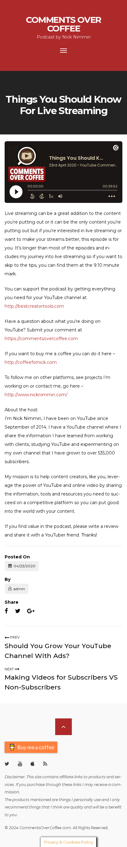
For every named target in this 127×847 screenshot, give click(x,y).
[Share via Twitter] (17, 611)
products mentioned (31, 799)
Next (10, 669)
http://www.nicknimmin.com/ (36, 394)
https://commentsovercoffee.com (41, 338)
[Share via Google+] (31, 611)
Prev (14, 637)
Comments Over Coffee (63, 24)
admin (19, 588)
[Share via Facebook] (6, 611)
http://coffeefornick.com (31, 362)
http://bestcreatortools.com (34, 306)
